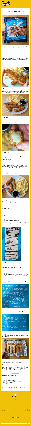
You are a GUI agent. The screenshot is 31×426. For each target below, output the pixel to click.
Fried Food (6, 387)
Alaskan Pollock (4, 385)
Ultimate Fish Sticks (17, 58)
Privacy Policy (13, 419)
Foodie (3, 387)
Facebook (21, 401)
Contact (7, 419)
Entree (11, 385)
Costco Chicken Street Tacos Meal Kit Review (9, 380)
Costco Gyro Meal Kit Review (7, 379)
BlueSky (14, 402)
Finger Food (18, 385)
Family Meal (14, 385)
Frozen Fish (10, 387)
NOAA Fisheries (17, 202)
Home (10, 419)
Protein (24, 387)
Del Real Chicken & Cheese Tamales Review (9, 383)
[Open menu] (27, 3)
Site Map (23, 419)
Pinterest (24, 401)
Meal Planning (17, 387)
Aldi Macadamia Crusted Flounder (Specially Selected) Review (24, 409)
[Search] (29, 423)
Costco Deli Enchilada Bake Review (8, 382)
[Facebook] (13, 417)
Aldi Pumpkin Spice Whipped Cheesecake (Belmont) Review (7, 409)
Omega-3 (21, 387)
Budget (8, 385)
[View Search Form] (29, 3)
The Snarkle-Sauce (15, 396)
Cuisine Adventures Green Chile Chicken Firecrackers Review (12, 381)
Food (25, 385)
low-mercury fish (20, 201)
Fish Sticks (22, 385)
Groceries (14, 387)
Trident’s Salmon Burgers (15, 62)
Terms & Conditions (19, 419)
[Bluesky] (18, 417)
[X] (14, 417)
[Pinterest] (16, 417)
